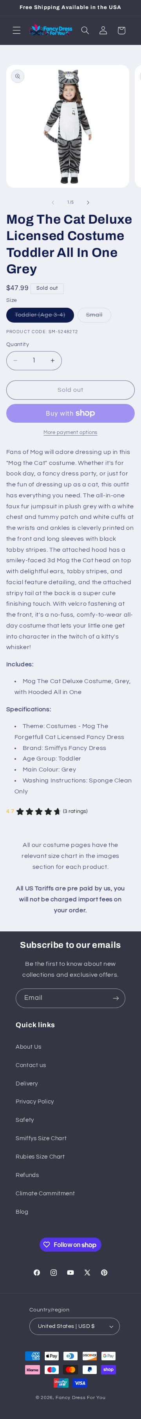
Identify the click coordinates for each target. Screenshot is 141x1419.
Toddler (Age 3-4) (44, 317)
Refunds (27, 1175)
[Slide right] (88, 202)
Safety (25, 1120)
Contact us (31, 1065)
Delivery (27, 1084)
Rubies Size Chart (40, 1157)
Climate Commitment (45, 1194)
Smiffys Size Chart (41, 1138)
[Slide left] (52, 202)
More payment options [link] (70, 432)
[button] (16, 30)
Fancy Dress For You (80, 1398)
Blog (22, 1212)
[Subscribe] (116, 998)
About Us (29, 1047)
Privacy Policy (35, 1102)
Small (98, 317)
